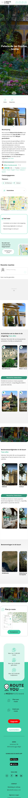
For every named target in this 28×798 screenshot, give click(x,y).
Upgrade (14, 721)
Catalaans (23, 168)
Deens (4, 170)
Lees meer (11, 158)
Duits (8, 170)
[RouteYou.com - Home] (7, 2)
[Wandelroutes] (9, 356)
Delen (5, 102)
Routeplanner (14, 632)
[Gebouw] (9, 474)
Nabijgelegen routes (8, 251)
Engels (13, 170)
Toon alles (12, 336)
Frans (17, 170)
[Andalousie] (9, 561)
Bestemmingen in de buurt (11, 229)
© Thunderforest (13, 210)
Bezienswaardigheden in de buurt (12, 226)
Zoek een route (15, 710)
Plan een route (16, 700)
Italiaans (22, 170)
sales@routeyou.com (15, 790)
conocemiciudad (6, 94)
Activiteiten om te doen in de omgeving (14, 223)
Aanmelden (14, 729)
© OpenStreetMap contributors (21, 210)
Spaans (4, 172)
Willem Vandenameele (9, 162)
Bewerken (12, 102)
